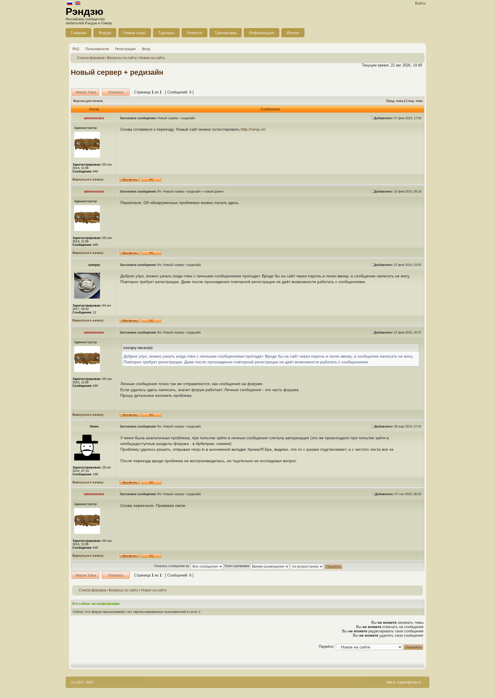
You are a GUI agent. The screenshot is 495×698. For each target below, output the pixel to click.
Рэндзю (84, 11)
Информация (261, 32)
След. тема (414, 101)
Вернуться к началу (87, 179)
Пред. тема (394, 101)
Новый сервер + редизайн (117, 72)
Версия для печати (88, 101)
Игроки (292, 32)
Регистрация (125, 49)
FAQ (75, 49)
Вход (146, 49)
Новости (194, 32)
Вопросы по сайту (122, 58)
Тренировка (226, 32)
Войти (420, 3)
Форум (105, 32)
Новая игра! (134, 32)
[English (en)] (77, 3)
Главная (78, 32)
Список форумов (90, 58)
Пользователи (97, 49)
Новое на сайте (152, 58)
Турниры (166, 32)
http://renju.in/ (253, 129)
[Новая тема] (85, 92)
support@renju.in (409, 682)
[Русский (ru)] (69, 3)
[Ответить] (115, 92)
